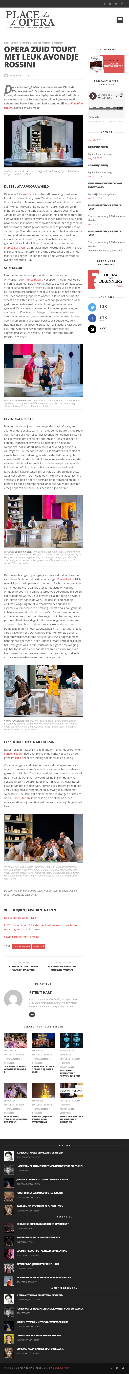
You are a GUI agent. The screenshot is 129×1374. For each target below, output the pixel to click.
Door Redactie (23, 1170)
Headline (21, 1054)
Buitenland (10, 1050)
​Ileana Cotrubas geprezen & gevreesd (39, 1152)
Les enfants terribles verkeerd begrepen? (15, 1119)
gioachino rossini (21, 946)
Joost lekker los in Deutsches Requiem (40, 1192)
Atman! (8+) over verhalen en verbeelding (42, 1119)
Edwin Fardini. (65, 579)
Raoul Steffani (21, 798)
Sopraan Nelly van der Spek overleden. (40, 1206)
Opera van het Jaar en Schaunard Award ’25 (71, 1119)
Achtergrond (67, 1050)
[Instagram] (110, 3)
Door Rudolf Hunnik (26, 1228)
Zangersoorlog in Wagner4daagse (38, 1237)
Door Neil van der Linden (28, 1184)
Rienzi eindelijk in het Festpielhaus (38, 1264)
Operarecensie (41, 43)
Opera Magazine (94, 122)
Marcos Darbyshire (16, 247)
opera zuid (38, 946)
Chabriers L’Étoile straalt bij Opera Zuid (43, 1069)
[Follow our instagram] (92, 329)
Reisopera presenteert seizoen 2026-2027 (70, 1073)
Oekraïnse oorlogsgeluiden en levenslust (43, 1224)
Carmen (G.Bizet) (98, 147)
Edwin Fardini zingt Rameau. (21, 937)
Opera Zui (32, 194)
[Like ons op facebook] (92, 318)
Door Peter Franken (26, 1268)
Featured (25, 43)
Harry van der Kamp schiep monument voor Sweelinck (50, 1166)
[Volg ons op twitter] (92, 307)
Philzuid (16, 758)
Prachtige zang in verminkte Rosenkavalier (44, 1277)
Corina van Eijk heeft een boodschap (39, 1335)
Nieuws (66, 1063)
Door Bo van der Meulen (28, 1210)
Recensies (57, 43)
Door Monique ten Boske (28, 1157)
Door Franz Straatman (27, 1282)
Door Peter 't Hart (25, 1242)
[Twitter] (116, 3)
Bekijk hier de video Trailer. (21, 918)
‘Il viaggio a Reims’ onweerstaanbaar (15, 1069)
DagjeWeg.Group (59, 1368)
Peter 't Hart (16, 75)
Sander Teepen (13, 753)
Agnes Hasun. (34, 279)
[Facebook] (104, 3)
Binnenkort (11, 43)
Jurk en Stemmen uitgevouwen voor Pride (42, 1179)
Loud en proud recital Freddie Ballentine (42, 1250)
